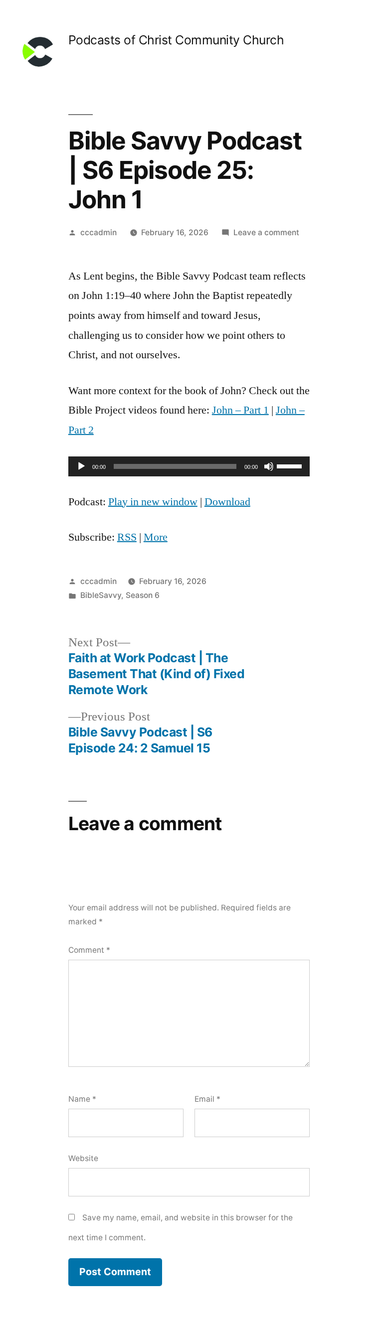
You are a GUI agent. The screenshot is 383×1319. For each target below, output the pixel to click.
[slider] (291, 465)
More (156, 537)
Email (207, 1099)
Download (227, 502)
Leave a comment (266, 232)
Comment (89, 950)
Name (82, 1099)
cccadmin (98, 232)
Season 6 (143, 595)
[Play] (81, 466)
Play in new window (152, 502)
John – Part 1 (240, 410)
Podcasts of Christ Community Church (176, 39)
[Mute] (269, 466)
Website (83, 1158)
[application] (189, 466)
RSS (127, 537)
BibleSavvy (100, 595)
